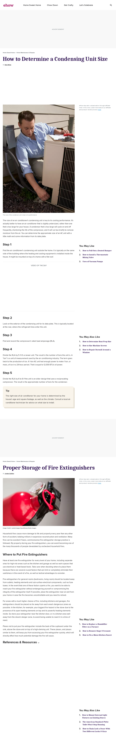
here (99, 110)
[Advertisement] (58, 85)
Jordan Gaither (9, 474)
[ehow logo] (8, 5)
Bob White (8, 65)
